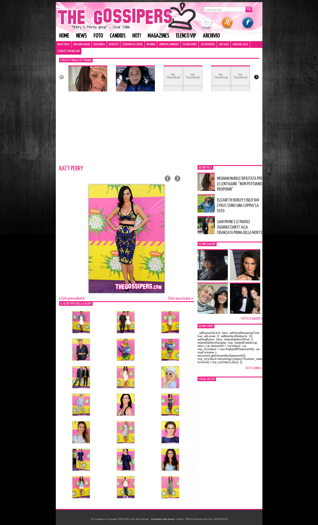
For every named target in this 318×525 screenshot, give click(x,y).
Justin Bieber (208, 44)
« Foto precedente (72, 298)
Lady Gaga (223, 44)
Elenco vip (186, 36)
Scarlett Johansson (69, 51)
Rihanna (150, 44)
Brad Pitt (114, 44)
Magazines (158, 36)
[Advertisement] (159, 129)
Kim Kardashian (81, 44)
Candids (117, 36)
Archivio (211, 36)
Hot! (136, 36)
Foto (98, 36)
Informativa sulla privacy (163, 519)
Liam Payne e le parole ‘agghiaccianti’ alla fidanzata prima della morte (239, 227)
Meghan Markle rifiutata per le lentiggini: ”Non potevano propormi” (239, 184)
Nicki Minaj (99, 44)
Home (64, 36)
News (81, 36)
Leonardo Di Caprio (132, 44)
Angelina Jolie (240, 44)
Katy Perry (71, 168)
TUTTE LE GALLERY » (251, 318)
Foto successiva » (180, 298)
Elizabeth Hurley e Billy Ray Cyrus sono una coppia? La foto (238, 205)
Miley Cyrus (64, 44)
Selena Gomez (190, 44)
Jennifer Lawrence (169, 44)
